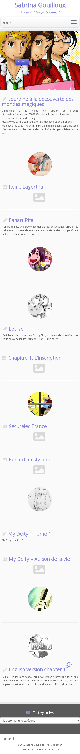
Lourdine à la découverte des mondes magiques (38, 101)
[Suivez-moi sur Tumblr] (11, 23)
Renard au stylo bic (30, 459)
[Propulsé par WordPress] (61, 744)
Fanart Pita (21, 220)
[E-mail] (4, 23)
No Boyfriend (22, 62)
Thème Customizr (48, 749)
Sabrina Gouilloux (40, 5)
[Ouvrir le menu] (74, 22)
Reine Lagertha (26, 186)
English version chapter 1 (37, 669)
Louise (16, 328)
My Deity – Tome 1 (29, 533)
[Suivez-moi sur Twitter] (8, 23)
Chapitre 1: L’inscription (35, 357)
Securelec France (28, 426)
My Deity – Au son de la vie (39, 559)
